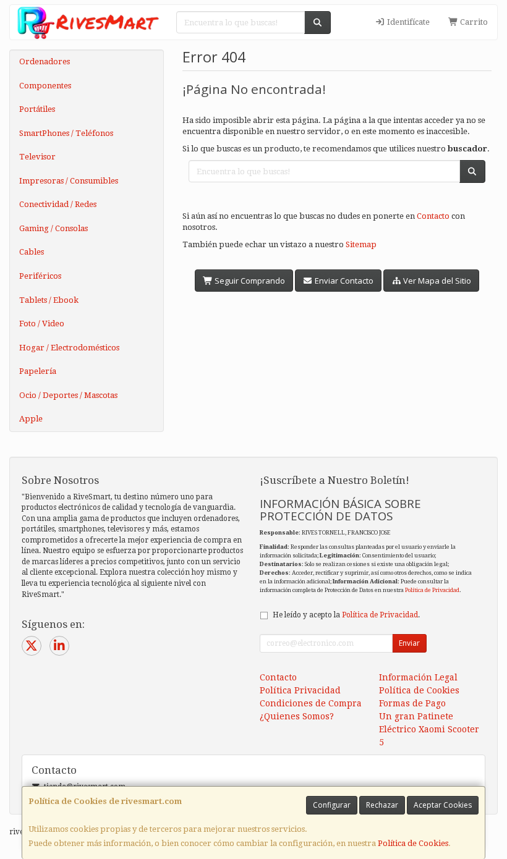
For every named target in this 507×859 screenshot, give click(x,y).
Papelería (37, 371)
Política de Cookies (413, 843)
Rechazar (382, 805)
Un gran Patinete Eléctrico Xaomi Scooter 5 (429, 729)
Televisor (37, 156)
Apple (31, 418)
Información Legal (418, 677)
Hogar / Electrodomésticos (69, 347)
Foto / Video (41, 323)
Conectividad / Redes (57, 204)
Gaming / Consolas (53, 228)
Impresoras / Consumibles (68, 180)
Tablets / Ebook (49, 300)
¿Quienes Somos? (297, 716)
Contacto (433, 216)
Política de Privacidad (432, 589)
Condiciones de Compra (311, 703)
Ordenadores (44, 61)
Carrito (473, 22)
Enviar (409, 643)
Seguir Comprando (249, 280)
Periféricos (40, 276)
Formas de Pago (412, 703)
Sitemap (361, 244)
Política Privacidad (300, 690)
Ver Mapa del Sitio (436, 280)
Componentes (45, 85)
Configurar (332, 805)
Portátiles (37, 109)
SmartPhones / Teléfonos (66, 133)
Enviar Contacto (343, 280)
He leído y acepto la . (346, 615)
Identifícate (407, 22)
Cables (31, 251)
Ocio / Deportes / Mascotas (68, 395)
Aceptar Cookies (443, 805)
